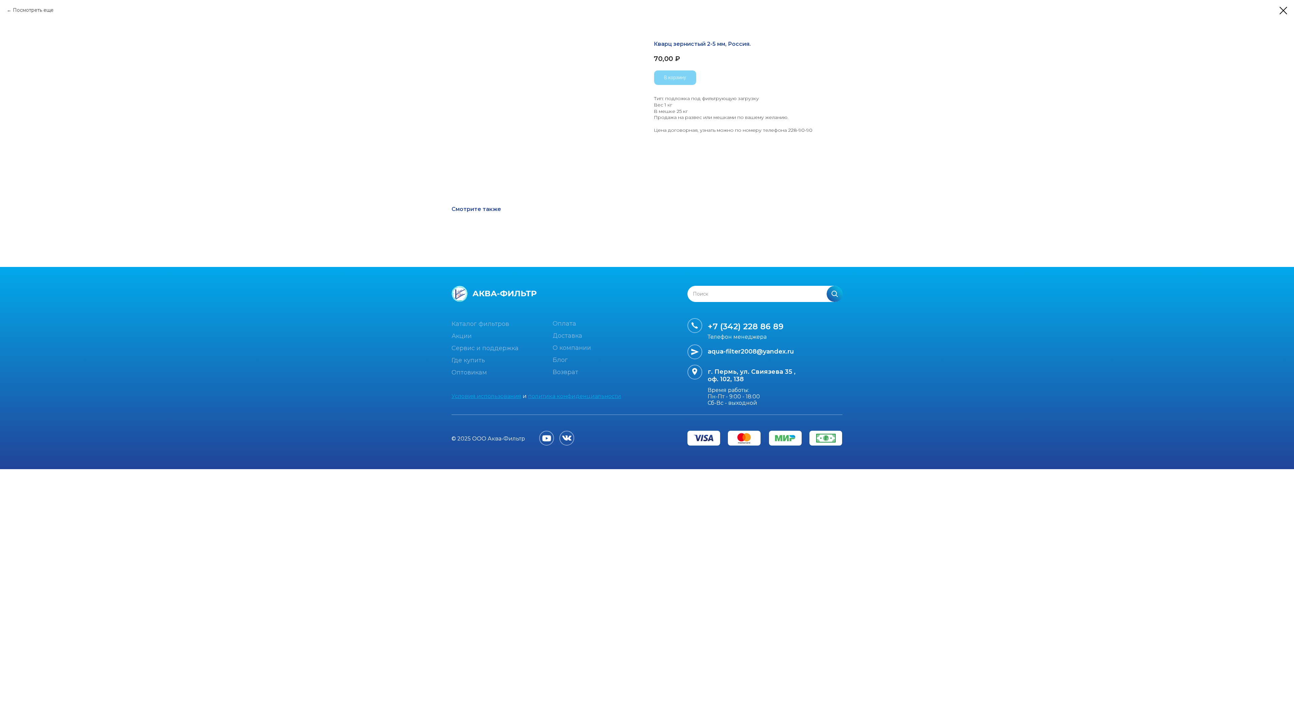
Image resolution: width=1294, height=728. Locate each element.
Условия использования (486, 396)
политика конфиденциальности (574, 396)
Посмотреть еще (33, 10)
